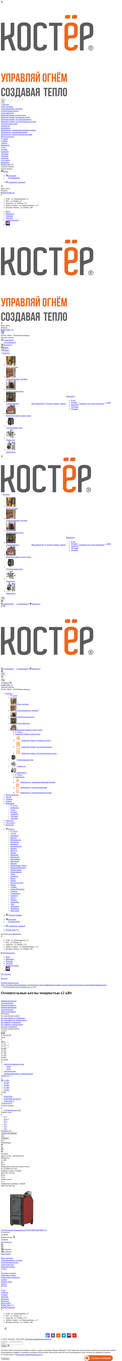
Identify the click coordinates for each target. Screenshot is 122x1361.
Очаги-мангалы (40, 985)
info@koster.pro (9, 193)
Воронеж (14, 844)
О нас (3, 1290)
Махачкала (14, 861)
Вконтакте (10, 214)
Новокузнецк (15, 870)
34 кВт (6, 1090)
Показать (5, 1138)
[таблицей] (6, 1031)
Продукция (5, 1254)
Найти (4, 1346)
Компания (14, 808)
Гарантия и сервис (8, 1275)
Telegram (9, 216)
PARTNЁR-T (9, 1101)
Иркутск (13, 851)
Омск (12, 874)
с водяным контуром (12, 1110)
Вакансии (5, 1299)
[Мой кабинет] (2, 601)
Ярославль (14, 911)
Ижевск (13, 848)
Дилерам (4, 1297)
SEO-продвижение (15, 1341)
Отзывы (4, 1295)
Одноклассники (12, 220)
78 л (5, 1126)
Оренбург (14, 876)
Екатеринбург (16, 846)
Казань (13, 853)
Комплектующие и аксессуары (27, 734)
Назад (15, 696)
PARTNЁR (8, 1097)
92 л (5, 1129)
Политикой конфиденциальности (28, 1354)
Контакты (5, 1301)
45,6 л (6, 1119)
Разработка (4, 1341)
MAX (8, 212)
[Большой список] (4, 1033)
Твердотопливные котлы (14, 1064)
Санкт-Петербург (17, 889)
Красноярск (15, 859)
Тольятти (14, 896)
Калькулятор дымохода (10, 1277)
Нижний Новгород (18, 868)
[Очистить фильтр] (2, 1136)
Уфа (12, 904)
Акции (4, 1284)
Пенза (12, 878)
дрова (8, 1067)
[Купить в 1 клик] (2, 1149)
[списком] (4, 1031)
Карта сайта (6, 1303)
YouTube (9, 218)
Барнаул (13, 838)
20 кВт (6, 1085)
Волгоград (14, 842)
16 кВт (6, 1083)
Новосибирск (15, 872)
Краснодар (14, 857)
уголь (8, 1069)
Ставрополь (15, 893)
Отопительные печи (80, 985)
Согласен (5, 1359)
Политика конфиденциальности (38, 1339)
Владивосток (15, 840)
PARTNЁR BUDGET (12, 1099)
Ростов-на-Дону (16, 883)
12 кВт (6, 1080)
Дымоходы (92, 985)
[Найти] (3, 101)
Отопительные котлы (9, 1262)
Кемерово (14, 855)
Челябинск (14, 908)
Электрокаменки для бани (23, 985)
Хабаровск (14, 906)
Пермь (13, 881)
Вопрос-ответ (6, 1282)
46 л (5, 1122)
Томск (12, 898)
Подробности (6, 1242)
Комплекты (20, 777)
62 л (5, 1124)
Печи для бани (7, 985)
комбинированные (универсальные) (18, 1074)
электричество (10, 1071)
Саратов (13, 891)
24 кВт (6, 1088)
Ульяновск (14, 902)
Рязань (13, 885)
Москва (13, 863)
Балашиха (14, 836)
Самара (13, 887)
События (4, 1292)
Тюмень (13, 900)
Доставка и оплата (8, 1273)
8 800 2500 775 (7, 164)
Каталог (13, 698)
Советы (4, 1280)
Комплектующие (8, 1267)
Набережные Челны (18, 866)
